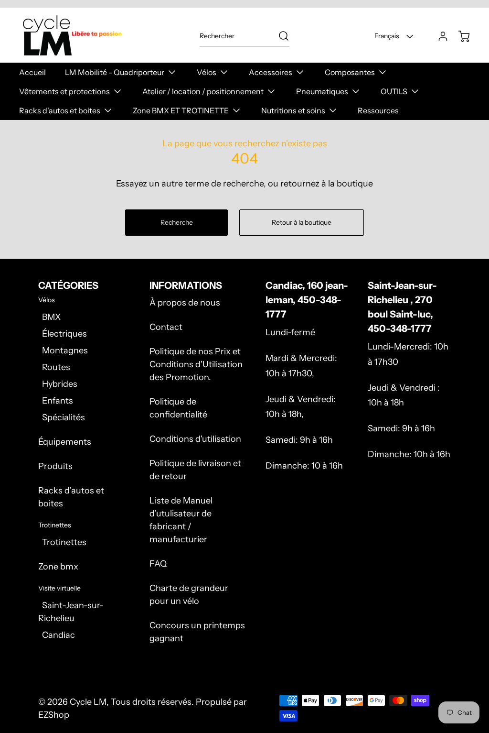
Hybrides (59, 384)
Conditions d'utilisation (195, 439)
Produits (55, 466)
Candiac (58, 635)
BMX (51, 317)
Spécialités (63, 417)
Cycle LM (88, 702)
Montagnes (65, 350)
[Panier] (459, 36)
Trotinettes (64, 542)
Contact (165, 327)
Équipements (64, 442)
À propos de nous (184, 302)
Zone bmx (58, 566)
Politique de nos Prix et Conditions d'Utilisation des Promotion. (196, 364)
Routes (56, 367)
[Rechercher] (278, 35)
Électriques (64, 333)
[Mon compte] (438, 36)
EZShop (53, 715)
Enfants (57, 400)
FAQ (158, 563)
